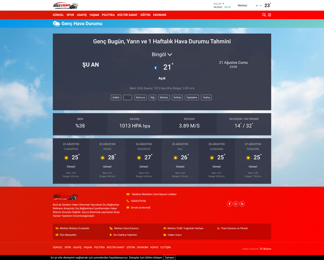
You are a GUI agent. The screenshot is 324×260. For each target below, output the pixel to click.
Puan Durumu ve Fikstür (234, 228)
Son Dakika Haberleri (125, 234)
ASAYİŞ (82, 15)
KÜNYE (154, 247)
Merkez (164, 97)
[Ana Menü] (269, 15)
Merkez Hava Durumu (126, 228)
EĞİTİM (145, 15)
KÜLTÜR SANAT (127, 15)
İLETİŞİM (165, 247)
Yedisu (206, 97)
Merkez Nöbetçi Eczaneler (74, 228)
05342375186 (138, 201)
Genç (128, 97)
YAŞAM (94, 15)
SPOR (70, 15)
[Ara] (264, 15)
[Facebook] (229, 204)
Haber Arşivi (175, 234)
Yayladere (191, 97)
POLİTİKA (108, 15)
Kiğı (152, 97)
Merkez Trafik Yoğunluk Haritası (185, 228)
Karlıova (140, 97)
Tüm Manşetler (68, 234)
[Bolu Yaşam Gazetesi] (65, 5)
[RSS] (242, 204)
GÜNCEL (58, 15)
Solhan (177, 97)
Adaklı (115, 97)
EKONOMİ (159, 15)
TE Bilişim (265, 248)
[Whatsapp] (236, 204)
